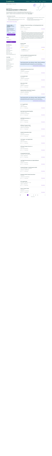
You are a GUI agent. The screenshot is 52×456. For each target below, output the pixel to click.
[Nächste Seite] (45, 195)
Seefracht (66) (8, 51)
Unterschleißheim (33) (9, 60)
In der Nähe (8, 57)
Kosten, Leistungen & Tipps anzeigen (12, 21)
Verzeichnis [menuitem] (27, 1)
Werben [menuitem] (40, 1)
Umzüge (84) (8, 49)
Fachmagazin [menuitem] (33, 1)
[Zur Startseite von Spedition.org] (10, 1)
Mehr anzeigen (30, 13)
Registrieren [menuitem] (44, 1)
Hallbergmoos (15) (8, 65)
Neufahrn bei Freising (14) (9, 66)
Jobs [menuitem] (37, 1)
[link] (33, 32)
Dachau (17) (7, 61)
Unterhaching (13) (8, 67)
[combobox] (11, 40)
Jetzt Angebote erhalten (11, 34)
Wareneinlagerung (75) (9, 50)
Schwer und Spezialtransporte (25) (11, 54)
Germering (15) (8, 62)
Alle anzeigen (8, 46)
